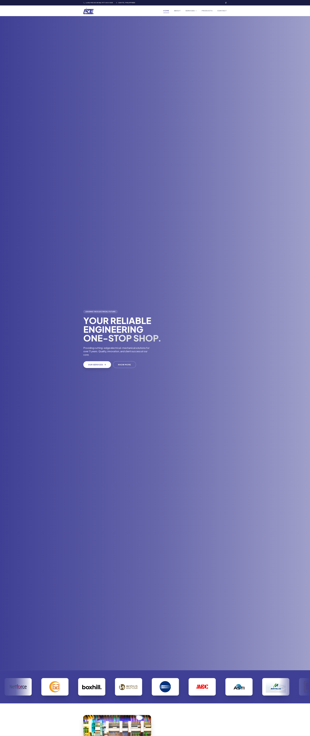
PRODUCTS (207, 11)
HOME (166, 11)
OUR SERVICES (95, 365)
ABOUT (177, 11)
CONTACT (222, 11)
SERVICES (190, 11)
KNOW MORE (124, 365)
